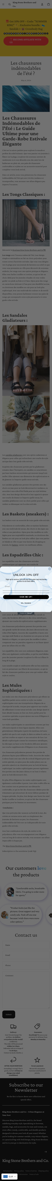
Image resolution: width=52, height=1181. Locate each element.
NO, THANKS (26, 603)
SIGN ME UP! (26, 597)
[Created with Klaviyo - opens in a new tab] (26, 613)
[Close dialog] (50, 569)
